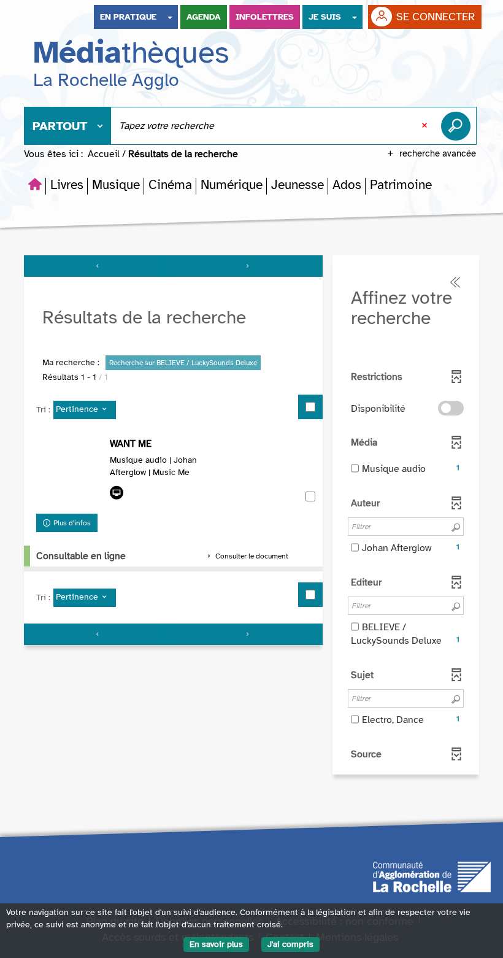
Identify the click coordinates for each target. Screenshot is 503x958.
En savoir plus (216, 944)
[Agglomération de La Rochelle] (432, 876)
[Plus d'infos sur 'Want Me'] (70, 472)
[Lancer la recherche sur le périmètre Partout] (458, 125)
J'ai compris (290, 944)
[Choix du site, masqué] (170, 17)
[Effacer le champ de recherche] (425, 125)
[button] (67, 185)
